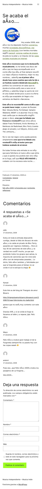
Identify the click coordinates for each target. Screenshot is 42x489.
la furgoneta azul (20, 188)
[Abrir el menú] (38, 4)
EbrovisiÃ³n (33, 83)
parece (11, 53)
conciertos (33, 45)
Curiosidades (7, 178)
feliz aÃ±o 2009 (8, 188)
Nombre (7, 424)
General (15, 178)
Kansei (5, 283)
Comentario (8, 400)
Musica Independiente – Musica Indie (17, 4)
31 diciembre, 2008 (10, 233)
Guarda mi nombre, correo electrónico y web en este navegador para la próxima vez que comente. (22, 456)
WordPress (22, 484)
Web (5, 444)
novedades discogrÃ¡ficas (19, 48)
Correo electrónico (11, 434)
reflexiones (6, 190)
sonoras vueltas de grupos (27, 53)
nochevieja (31, 188)
